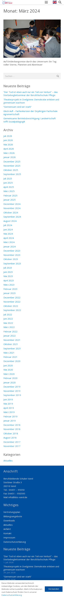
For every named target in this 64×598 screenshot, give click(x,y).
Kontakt (7, 533)
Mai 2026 (8, 144)
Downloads (9, 520)
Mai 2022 (8, 322)
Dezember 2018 (11, 424)
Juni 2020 (8, 365)
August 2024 (10, 220)
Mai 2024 (8, 233)
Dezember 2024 (11, 203)
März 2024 (9, 242)
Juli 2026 (7, 135)
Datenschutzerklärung (14, 541)
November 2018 (11, 429)
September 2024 (12, 216)
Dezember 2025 (11, 161)
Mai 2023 (8, 276)
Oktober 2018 (10, 433)
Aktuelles (8, 460)
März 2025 (9, 191)
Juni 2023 (8, 271)
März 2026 (9, 152)
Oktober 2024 (10, 212)
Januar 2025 (9, 199)
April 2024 (8, 237)
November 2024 (11, 208)
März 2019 (9, 412)
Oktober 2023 (10, 259)
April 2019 (8, 407)
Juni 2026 (8, 140)
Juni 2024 (8, 229)
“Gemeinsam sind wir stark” (17, 106)
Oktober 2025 (10, 169)
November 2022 (11, 301)
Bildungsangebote (12, 516)
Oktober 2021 (10, 344)
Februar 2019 (10, 416)
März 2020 (9, 373)
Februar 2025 (10, 195)
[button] (46, 2)
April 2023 (8, 280)
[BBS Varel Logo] (7, 2)
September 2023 (12, 263)
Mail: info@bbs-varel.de (15, 497)
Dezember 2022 (11, 297)
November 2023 (11, 254)
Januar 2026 (9, 157)
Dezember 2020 (11, 361)
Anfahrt (7, 528)
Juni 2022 (8, 318)
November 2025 (11, 165)
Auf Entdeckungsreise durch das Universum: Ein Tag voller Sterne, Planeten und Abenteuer (29, 63)
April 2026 (8, 148)
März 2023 (9, 284)
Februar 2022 (10, 331)
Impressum (9, 537)
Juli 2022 (7, 314)
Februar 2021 (10, 356)
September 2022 (12, 310)
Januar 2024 (9, 246)
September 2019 (12, 395)
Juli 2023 (7, 267)
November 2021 (11, 339)
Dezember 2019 (11, 386)
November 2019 (11, 390)
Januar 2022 (9, 335)
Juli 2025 (7, 178)
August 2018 (10, 437)
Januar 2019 (9, 420)
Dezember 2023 (11, 250)
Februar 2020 (10, 378)
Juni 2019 (8, 399)
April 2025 (8, 186)
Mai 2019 (8, 403)
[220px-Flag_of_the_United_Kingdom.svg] (55, 2)
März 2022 (9, 327)
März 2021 (9, 352)
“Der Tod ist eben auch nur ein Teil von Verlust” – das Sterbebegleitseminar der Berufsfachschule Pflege (30, 93)
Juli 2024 (7, 225)
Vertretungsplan (11, 511)
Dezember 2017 (11, 441)
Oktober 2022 (10, 305)
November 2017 (11, 446)
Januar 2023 (9, 293)
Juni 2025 (8, 182)
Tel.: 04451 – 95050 (14, 489)
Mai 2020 (8, 369)
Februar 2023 (10, 288)
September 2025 (12, 174)
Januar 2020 (9, 382)
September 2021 (12, 348)
